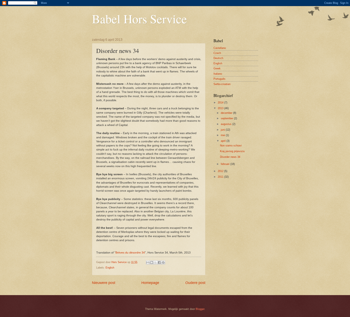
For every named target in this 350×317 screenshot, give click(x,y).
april (223, 140)
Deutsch (218, 58)
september (227, 118)
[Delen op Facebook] (159, 262)
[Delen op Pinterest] (163, 262)
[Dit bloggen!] (152, 262)
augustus (226, 124)
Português (219, 78)
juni (223, 129)
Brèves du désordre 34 (130, 252)
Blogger (200, 309)
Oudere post (195, 283)
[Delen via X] (156, 262)
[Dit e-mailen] (148, 262)
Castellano (219, 47)
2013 (221, 108)
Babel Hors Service (139, 19)
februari (225, 163)
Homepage (150, 283)
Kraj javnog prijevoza (232, 151)
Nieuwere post (103, 283)
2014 (221, 102)
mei (223, 135)
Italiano (217, 73)
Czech (217, 53)
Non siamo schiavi (231, 145)
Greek (217, 68)
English (110, 267)
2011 (221, 176)
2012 (221, 171)
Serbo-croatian (221, 84)
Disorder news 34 (230, 156)
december (227, 112)
